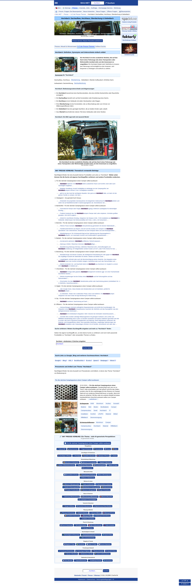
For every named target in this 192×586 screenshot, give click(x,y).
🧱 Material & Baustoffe (106, 496)
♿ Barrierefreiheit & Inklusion (103, 484)
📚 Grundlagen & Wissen (64, 455)
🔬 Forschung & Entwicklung (66, 551)
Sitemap (97, 575)
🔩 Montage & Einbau (87, 528)
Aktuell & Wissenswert (66, 46)
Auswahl (116, 403)
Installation (84, 414)
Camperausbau (86, 410)
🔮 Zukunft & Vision (111, 551)
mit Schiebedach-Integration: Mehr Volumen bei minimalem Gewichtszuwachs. (87, 314)
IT (109, 410)
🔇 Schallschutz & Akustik (86, 553)
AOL (70, 360)
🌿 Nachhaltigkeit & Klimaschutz (71, 534)
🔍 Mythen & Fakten (112, 465)
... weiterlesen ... (93, 399)
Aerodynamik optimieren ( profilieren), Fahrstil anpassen (80, 241)
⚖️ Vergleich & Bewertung (104, 462)
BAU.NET (85, 3)
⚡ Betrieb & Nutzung (82, 512)
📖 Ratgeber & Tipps (69, 544)
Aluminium (99, 403)
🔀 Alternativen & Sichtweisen (71, 462)
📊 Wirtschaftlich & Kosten (71, 474)
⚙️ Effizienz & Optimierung (87, 477)
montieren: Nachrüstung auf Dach (73, 301)
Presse (75, 8)
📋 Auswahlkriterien (87, 468)
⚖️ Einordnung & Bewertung (84, 465)
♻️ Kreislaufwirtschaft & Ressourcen (91, 534)
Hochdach (103, 410)
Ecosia (88, 360)
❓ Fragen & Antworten (86, 449)
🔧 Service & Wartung (95, 512)
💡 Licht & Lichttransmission (102, 553)
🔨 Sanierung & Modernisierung (71, 496)
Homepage (105, 8)
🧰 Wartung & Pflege (86, 515)
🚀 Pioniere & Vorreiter (98, 551)
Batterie (83, 407)
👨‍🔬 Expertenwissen (73, 449)
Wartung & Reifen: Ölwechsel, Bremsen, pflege (77, 244)
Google (57, 360)
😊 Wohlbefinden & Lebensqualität (90, 487)
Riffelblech (84, 417)
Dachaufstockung (80, 83)
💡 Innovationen (98, 449)
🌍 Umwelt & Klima (107, 534)
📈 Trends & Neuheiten (105, 544)
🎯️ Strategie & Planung (103, 455)
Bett (90, 407)
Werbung (117, 8)
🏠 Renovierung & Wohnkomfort (89, 496)
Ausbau (108, 403)
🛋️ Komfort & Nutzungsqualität (71, 487)
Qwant (95, 360)
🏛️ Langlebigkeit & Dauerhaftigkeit (87, 499)
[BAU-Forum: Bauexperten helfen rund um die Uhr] (56, 11)
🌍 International (108, 560)
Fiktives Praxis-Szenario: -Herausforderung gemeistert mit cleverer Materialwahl (87, 226)
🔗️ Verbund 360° (61, 449)
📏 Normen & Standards (71, 553)
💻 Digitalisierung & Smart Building (103, 506)
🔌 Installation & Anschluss (87, 518)
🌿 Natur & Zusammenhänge (87, 537)
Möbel (115, 414)
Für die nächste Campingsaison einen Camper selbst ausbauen (77, 380)
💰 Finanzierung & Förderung (87, 474)
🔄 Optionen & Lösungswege (88, 462)
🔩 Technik (114, 455)
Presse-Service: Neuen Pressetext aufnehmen (87, 40)
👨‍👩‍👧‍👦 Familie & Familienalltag (72, 490)
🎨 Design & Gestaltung (104, 490)
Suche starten (87, 348)
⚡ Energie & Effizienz (68, 506)
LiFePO (100, 414)
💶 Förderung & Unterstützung (102, 515)
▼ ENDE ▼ (185, 584)
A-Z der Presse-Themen (78, 14)
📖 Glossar (107, 449)
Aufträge (94, 8)
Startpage (103, 360)
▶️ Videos (115, 449)
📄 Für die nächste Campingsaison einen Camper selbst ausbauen (87, 443)
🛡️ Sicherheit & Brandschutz (84, 506)
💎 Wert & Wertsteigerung (104, 474)
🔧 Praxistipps (76, 455)
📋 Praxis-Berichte (67, 560)
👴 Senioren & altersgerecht (88, 490)
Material (108, 414)
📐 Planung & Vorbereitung (67, 512)
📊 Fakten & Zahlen (92, 544)
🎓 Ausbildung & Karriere (95, 560)
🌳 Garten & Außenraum (88, 484)
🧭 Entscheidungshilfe (99, 465)
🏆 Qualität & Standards (89, 455)
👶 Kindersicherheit (106, 487)
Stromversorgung (96, 417)
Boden (96, 407)
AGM (92, 403)
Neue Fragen (100, 11)
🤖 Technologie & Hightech (83, 551)
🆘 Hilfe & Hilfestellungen (95, 525)
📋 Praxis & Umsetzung (66, 525)
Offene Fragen (112, 11)
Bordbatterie (105, 407)
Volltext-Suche (100, 46)
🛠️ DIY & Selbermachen (80, 525)
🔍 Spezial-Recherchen (80, 560)
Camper (113, 407)
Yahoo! (112, 360)
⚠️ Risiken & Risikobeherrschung (65, 465)
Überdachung (75, 80)
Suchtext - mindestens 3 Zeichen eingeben (71, 341)
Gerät (95, 410)
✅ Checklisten (81, 544)
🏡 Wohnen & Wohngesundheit (71, 484)
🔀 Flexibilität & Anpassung (72, 515)
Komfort (93, 414)
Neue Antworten (89, 11)
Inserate (84, 8)
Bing (64, 360)
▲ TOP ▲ (185, 580)
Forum (70, 11)
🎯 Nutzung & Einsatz (108, 512)
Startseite (77, 575)
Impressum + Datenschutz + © (96, 579)
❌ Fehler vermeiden (109, 525)
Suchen (106, 571)
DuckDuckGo (78, 360)
